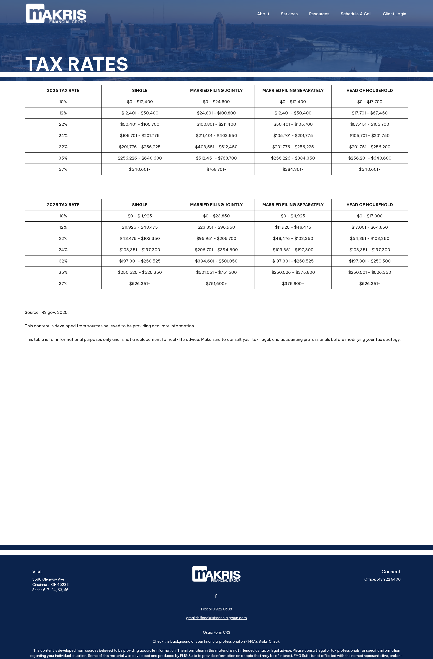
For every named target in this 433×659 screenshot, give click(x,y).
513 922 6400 (389, 579)
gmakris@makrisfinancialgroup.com (216, 618)
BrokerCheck (269, 641)
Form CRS (222, 632)
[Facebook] (216, 596)
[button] (263, 14)
